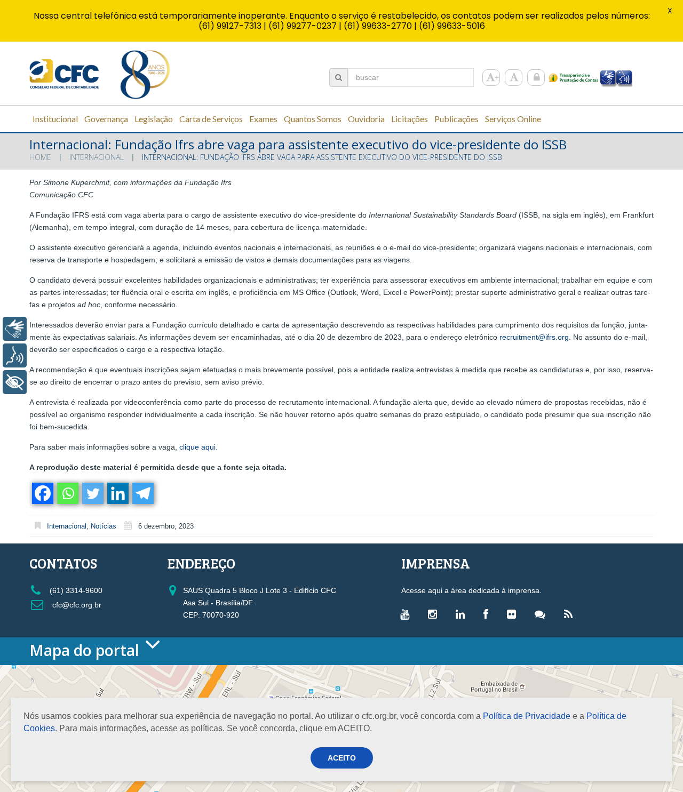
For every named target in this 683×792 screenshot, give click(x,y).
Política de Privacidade (526, 716)
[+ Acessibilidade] (15, 382)
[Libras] (15, 329)
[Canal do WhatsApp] (542, 613)
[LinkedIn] (463, 613)
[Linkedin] (117, 493)
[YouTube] (407, 613)
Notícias (103, 526)
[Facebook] (41, 493)
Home (40, 157)
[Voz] (15, 355)
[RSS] (570, 613)
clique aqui (197, 447)
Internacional (96, 157)
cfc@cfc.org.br (75, 605)
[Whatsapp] (66, 493)
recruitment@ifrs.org (534, 337)
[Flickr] (514, 613)
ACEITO (342, 758)
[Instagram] (435, 613)
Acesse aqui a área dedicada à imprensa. (471, 590)
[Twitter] (92, 493)
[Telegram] (142, 493)
